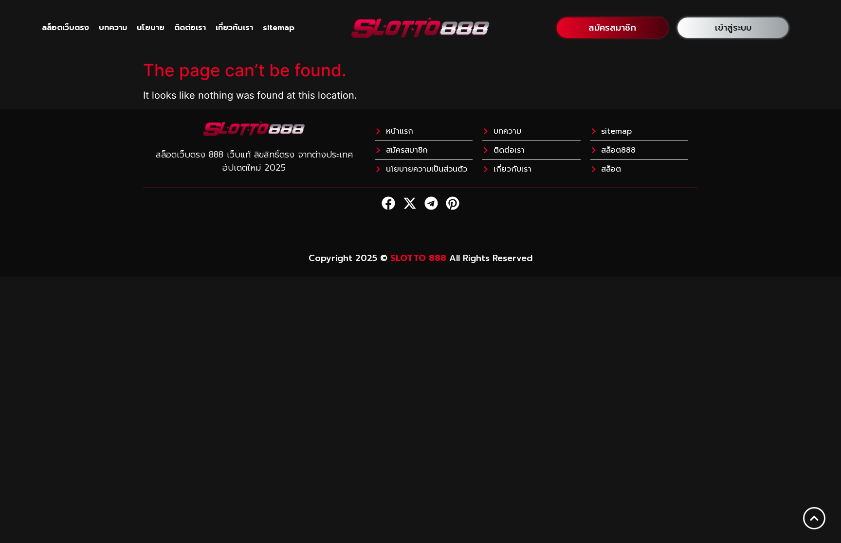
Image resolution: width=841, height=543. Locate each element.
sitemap (278, 28)
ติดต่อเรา (190, 28)
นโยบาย (151, 28)
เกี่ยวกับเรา (234, 28)
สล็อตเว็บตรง (65, 28)
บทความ (113, 28)
